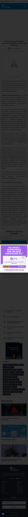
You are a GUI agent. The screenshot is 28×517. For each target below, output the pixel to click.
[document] (14, 258)
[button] (26, 246)
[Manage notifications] (3, 514)
